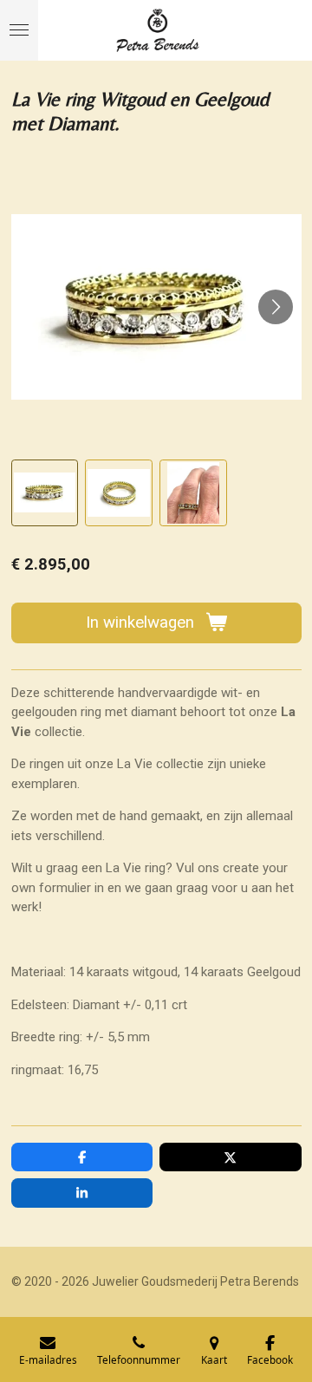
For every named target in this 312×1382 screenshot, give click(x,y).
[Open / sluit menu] (19, 30)
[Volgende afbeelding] (275, 307)
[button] (45, 493)
